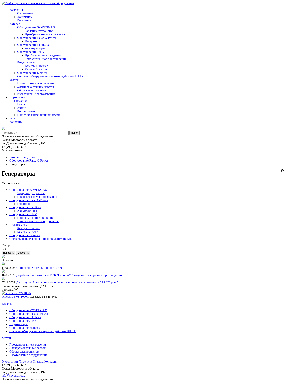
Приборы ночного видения (43, 55)
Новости (23, 104)
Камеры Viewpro (36, 69)
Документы (24, 16)
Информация (18, 100)
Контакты (15, 121)
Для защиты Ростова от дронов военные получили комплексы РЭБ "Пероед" (67, 282)
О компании (25, 13)
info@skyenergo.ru (13, 375)
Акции (21, 107)
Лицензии (25, 361)
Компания (16, 9)
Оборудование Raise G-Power (36, 37)
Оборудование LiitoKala (33, 44)
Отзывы (38, 361)
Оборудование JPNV (31, 51)
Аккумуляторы (35, 48)
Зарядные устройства (39, 30)
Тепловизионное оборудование (45, 58)
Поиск (74, 132)
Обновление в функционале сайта (39, 267)
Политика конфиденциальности (38, 114)
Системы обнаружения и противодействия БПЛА (50, 76)
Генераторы (32, 41)
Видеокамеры (26, 62)
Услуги (14, 79)
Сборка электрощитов (31, 90)
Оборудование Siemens (32, 72)
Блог (12, 118)
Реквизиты (24, 20)
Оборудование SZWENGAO (36, 27)
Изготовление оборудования (36, 93)
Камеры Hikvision (36, 65)
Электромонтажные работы (35, 86)
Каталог (14, 23)
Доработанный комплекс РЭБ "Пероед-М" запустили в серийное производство (69, 275)
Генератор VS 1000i (15, 296)
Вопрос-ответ (26, 111)
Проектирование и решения (35, 83)
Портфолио (17, 97)
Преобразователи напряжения (45, 34)
